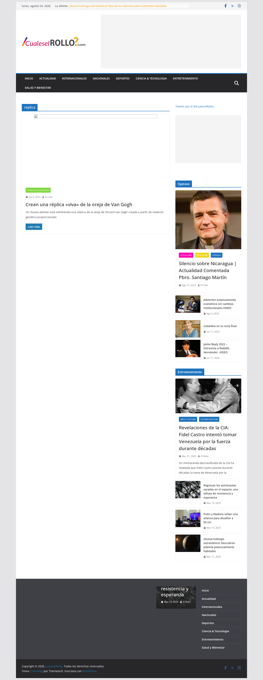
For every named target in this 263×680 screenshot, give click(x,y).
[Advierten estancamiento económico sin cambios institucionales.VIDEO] (187, 306)
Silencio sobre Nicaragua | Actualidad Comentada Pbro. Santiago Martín (208, 270)
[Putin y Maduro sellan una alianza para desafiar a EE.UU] (187, 521)
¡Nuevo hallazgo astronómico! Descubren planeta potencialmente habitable (118, 6)
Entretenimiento (185, 78)
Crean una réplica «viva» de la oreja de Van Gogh (79, 204)
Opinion (216, 255)
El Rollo (205, 456)
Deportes (123, 78)
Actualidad (47, 78)
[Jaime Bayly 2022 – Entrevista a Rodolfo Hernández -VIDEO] (187, 351)
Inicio (29, 78)
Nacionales (101, 78)
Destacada (202, 255)
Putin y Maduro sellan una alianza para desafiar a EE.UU (221, 518)
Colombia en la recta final (220, 326)
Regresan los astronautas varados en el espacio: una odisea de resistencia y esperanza (221, 491)
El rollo (48, 197)
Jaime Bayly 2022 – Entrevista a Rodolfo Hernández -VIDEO (216, 348)
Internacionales (74, 78)
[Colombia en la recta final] (187, 328)
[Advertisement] (171, 41)
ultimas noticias (209, 419)
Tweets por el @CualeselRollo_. (195, 106)
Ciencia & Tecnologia (151, 78)
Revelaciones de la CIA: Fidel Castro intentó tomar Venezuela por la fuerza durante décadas (208, 437)
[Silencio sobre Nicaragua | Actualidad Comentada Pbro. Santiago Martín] (208, 219)
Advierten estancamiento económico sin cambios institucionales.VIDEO (220, 304)
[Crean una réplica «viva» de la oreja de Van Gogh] (96, 149)
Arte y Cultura (188, 419)
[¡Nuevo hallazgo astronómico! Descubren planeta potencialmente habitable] (187, 548)
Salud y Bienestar (38, 87)
